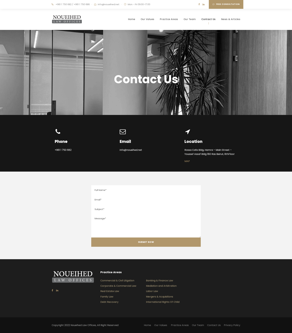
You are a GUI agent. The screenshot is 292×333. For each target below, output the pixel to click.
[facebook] (199, 4)
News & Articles (230, 19)
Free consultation (228, 4)
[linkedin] (204, 4)
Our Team (190, 19)
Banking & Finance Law (159, 280)
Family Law (106, 296)
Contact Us (208, 19)
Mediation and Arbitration (161, 286)
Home (131, 19)
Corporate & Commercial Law (118, 286)
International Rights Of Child (162, 302)
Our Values (147, 19)
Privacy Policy (232, 325)
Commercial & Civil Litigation (117, 280)
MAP (187, 161)
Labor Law (152, 291)
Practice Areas (169, 19)
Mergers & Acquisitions (159, 296)
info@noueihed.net (108, 4)
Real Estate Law (109, 291)
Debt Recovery (109, 302)
